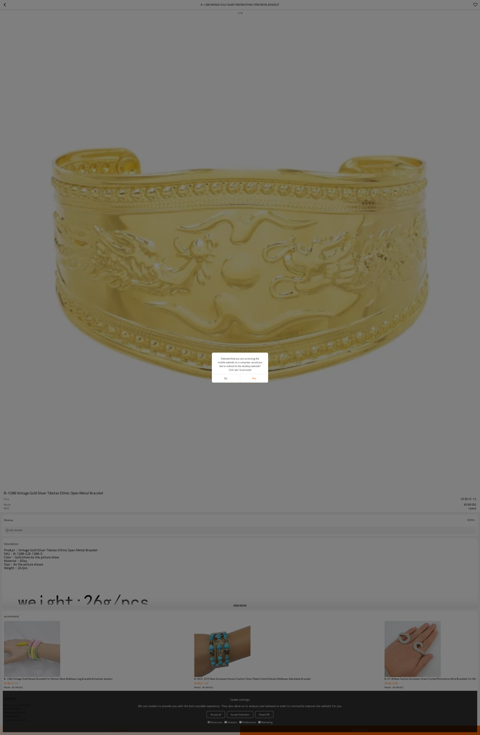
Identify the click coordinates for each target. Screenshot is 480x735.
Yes (254, 378)
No (225, 378)
